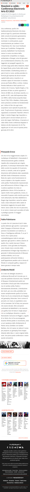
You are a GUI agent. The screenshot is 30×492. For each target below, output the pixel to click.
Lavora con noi (21, 471)
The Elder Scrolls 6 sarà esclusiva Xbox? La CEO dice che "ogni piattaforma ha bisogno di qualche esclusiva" (15, 424)
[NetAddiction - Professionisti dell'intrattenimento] (18, 478)
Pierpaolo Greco (9, 20)
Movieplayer (11, 480)
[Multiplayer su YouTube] (20, 447)
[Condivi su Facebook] (20, 25)
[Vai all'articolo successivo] (1, 312)
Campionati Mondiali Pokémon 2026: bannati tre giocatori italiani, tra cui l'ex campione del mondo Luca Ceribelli (9, 426)
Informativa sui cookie (7, 470)
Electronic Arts (7, 351)
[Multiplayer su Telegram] (15, 447)
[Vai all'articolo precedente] (28, 312)
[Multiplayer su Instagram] (12, 447)
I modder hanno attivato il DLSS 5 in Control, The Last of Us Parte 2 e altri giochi (20, 423)
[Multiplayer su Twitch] (17, 447)
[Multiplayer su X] (10, 447)
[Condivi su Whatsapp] (25, 25)
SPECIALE (3, 20)
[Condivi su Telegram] (28, 25)
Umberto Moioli (23, 20)
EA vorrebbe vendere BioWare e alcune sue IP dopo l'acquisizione (15, 392)
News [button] (20, 3)
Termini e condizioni (23, 470)
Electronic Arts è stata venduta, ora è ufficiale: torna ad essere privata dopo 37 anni (26, 393)
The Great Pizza (10, 482)
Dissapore (17, 480)
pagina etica (18, 372)
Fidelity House (23, 480)
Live (28, 3)
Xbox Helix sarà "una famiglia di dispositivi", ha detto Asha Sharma (26, 423)
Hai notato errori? (6, 357)
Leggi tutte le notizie (23, 437)
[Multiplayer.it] (6, 0)
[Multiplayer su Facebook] (7, 447)
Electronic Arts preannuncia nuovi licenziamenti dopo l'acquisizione (20, 392)
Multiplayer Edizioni (18, 482)
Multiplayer (5, 480)
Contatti (15, 471)
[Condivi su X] (22, 25)
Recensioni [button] (13, 3)
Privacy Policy (15, 470)
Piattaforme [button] (5, 3)
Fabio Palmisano (16, 20)
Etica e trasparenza (9, 471)
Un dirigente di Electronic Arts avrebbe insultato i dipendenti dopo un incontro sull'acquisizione (4, 394)
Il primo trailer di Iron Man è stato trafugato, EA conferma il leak (4, 422)
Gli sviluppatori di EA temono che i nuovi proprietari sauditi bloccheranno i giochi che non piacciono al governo (9, 396)
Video (24, 3)
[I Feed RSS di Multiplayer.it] (22, 447)
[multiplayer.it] (15, 444)
